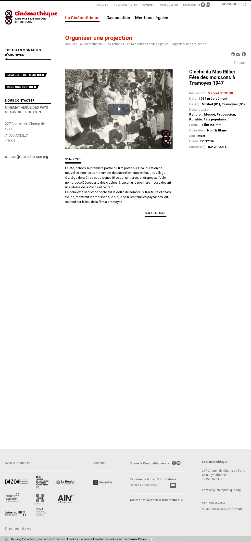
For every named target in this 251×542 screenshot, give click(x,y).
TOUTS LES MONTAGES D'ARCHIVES (23, 52)
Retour (239, 62)
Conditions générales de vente (222, 509)
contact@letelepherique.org (26, 157)
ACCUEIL (102, 4)
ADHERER (148, 4)
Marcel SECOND (220, 93)
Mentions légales (151, 18)
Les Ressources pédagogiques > (149, 44)
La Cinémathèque (82, 18)
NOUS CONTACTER (125, 4)
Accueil (70, 44)
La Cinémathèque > (92, 44)
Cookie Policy (137, 539)
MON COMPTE (169, 4)
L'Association (117, 18)
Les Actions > (116, 44)
